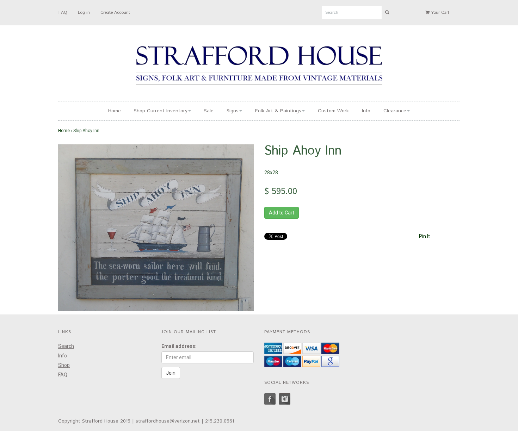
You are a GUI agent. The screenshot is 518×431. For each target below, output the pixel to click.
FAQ (62, 12)
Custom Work (333, 110)
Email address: (179, 346)
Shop (64, 365)
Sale (209, 110)
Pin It (424, 236)
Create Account (115, 12)
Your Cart (439, 12)
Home (114, 110)
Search (66, 346)
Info (366, 110)
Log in (84, 12)
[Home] (259, 66)
